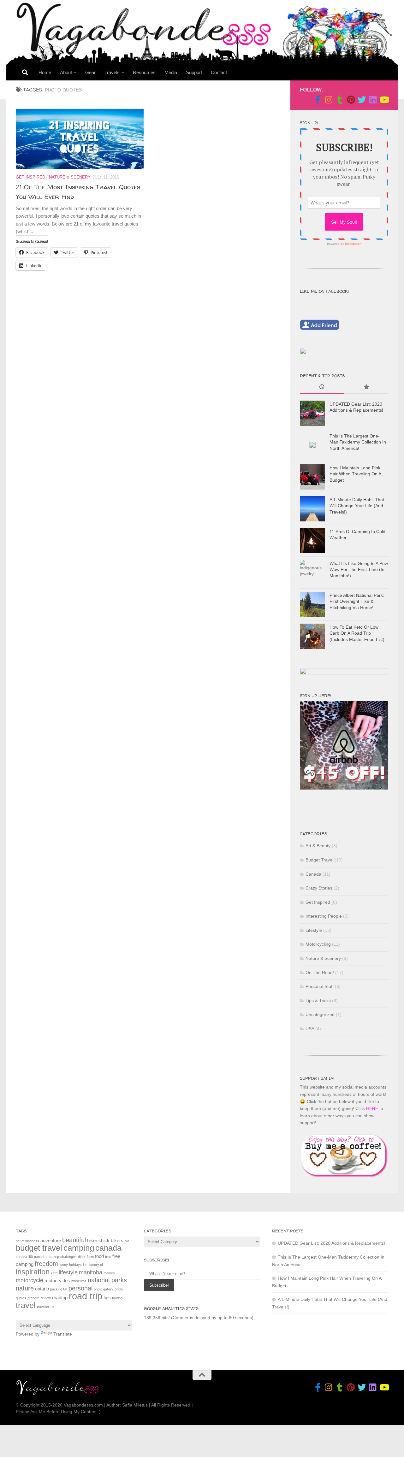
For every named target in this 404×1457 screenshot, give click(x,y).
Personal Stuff (320, 986)
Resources (144, 72)
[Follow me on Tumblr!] (340, 99)
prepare (33, 1298)
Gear (90, 72)
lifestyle (68, 1272)
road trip (85, 1296)
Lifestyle (314, 930)
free (108, 1257)
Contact (219, 72)
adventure (50, 1240)
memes (109, 1273)
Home (45, 72)
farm (90, 1257)
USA (310, 1028)
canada (108, 1247)
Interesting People (324, 916)
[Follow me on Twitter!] (362, 99)
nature (25, 1288)
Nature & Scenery (70, 177)
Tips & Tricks (318, 1000)
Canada (313, 874)
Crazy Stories (319, 887)
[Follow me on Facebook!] (317, 99)
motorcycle (29, 1280)
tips (107, 1297)
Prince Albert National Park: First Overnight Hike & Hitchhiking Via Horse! (357, 601)
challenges (68, 1257)
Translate (62, 1334)
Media (170, 72)
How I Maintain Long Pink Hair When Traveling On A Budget (355, 474)
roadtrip (60, 1297)
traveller (43, 1307)
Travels (112, 72)
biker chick (98, 1240)
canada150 (24, 1257)
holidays (75, 1264)
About (66, 72)
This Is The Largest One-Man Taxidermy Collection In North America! (358, 442)
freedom (46, 1263)
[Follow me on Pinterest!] (351, 99)
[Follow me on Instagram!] (328, 99)
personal (80, 1288)
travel (26, 1305)
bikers (117, 1240)
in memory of (93, 1264)
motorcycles (57, 1280)
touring (117, 1298)
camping (78, 1248)
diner (82, 1257)
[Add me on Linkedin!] (373, 99)
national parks (107, 1280)
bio (127, 1241)
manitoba (90, 1272)
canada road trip (46, 1257)
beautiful (74, 1240)
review (46, 1298)
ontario (42, 1288)
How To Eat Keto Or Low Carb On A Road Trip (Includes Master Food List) (357, 633)
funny (63, 1264)
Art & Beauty (318, 845)
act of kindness (27, 1241)
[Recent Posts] (322, 387)
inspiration (33, 1271)
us (52, 1307)
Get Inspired (30, 177)
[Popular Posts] (366, 387)
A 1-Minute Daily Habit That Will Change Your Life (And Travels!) (357, 505)
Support (194, 72)
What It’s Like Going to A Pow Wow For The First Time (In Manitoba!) (359, 569)
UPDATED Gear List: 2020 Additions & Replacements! (331, 1243)
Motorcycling (318, 944)
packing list (58, 1289)
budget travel (39, 1248)
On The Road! (320, 972)
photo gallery (103, 1289)
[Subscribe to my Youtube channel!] (384, 99)
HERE (372, 1108)
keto (54, 1273)
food (99, 1256)
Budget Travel (319, 859)
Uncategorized (320, 1014)
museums (78, 1281)
